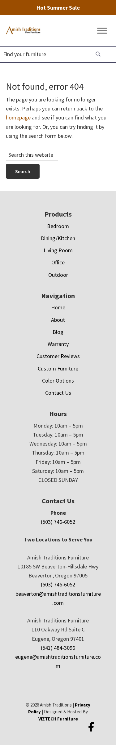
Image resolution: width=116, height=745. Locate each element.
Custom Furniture (58, 368)
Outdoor (58, 274)
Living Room (58, 250)
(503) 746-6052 (58, 521)
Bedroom (58, 226)
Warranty (58, 344)
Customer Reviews (58, 356)
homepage (18, 117)
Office (58, 262)
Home (58, 307)
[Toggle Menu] (102, 31)
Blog (58, 331)
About (58, 319)
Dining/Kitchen (58, 238)
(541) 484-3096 (58, 647)
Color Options (58, 380)
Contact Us (58, 392)
